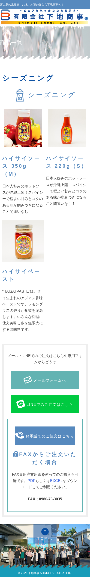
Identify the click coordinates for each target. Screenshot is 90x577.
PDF (31, 481)
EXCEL (56, 481)
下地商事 (45, 17)
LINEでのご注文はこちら (50, 405)
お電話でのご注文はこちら (49, 436)
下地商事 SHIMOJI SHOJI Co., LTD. (49, 573)
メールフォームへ (49, 380)
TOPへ (45, 539)
